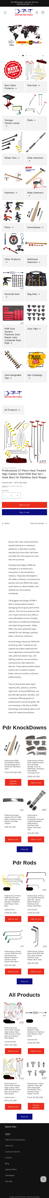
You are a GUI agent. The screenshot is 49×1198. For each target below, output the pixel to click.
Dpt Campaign (34, 375)
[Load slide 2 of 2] (26, 55)
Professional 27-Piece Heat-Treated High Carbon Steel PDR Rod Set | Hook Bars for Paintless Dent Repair (13, 1089)
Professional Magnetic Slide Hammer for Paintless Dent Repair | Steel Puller (35, 1032)
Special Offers (11, 1169)
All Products (11, 410)
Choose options (13, 782)
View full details (37, 523)
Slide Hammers (35, 158)
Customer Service (12, 1151)
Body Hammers (35, 192)
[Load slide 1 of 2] (23, 55)
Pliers (8, 227)
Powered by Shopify (32, 1197)
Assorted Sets (12, 294)
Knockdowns (34, 227)
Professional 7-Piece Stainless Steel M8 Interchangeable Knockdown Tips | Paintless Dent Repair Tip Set (35, 1089)
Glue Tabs (32, 329)
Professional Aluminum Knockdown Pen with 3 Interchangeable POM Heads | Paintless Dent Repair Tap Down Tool (35, 822)
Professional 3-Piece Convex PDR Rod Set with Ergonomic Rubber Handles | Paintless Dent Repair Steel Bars (13, 957)
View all (24, 849)
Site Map (8, 1181)
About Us (9, 1145)
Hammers (10, 192)
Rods (30, 120)
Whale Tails (11, 158)
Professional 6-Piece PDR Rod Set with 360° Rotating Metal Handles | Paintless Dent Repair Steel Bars (13, 901)
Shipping (4, 486)
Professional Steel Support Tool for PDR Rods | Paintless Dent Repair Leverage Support (13, 819)
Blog (7, 1163)
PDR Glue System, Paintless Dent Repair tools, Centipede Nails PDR (13, 336)
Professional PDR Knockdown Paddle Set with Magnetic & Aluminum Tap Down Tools (13, 765)
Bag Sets (32, 294)
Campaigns (10, 1175)
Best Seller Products (10, 87)
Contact (8, 1157)
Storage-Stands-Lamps (12, 121)
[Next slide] (30, 55)
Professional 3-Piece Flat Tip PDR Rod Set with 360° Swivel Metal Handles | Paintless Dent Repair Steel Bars (35, 901)
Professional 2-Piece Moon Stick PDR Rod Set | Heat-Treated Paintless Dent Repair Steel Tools (35, 956)
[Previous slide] (18, 55)
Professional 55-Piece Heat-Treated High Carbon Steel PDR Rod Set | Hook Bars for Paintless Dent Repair (13, 1033)
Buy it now (25, 512)
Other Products (13, 259)
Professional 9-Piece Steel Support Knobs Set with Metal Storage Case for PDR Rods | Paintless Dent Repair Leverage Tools (35, 767)
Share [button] (7, 523)
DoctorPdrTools (20, 1197)
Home (7, 1134)
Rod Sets (32, 85)
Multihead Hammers (32, 260)
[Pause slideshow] (44, 55)
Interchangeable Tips (13, 376)
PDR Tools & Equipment (15, 1140)
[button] (5, 12)
